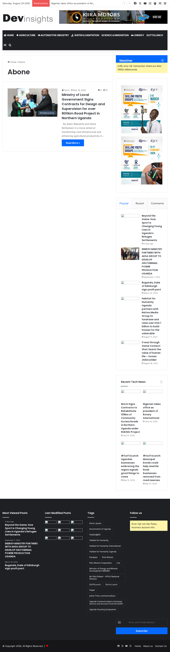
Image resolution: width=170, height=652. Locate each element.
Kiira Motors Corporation (100, 563)
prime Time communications (102, 595)
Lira (118, 563)
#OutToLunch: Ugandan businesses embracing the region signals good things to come (130, 466)
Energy (139, 35)
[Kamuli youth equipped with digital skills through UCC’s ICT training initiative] (64, 539)
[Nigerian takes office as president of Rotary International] (152, 395)
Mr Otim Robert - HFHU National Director (104, 577)
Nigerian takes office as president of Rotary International (80, 3)
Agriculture (27, 35)
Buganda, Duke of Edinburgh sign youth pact (151, 286)
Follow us (136, 513)
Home (10, 35)
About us (148, 646)
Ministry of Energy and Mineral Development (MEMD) (103, 569)
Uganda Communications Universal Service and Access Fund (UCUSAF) (106, 602)
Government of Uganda (100, 529)
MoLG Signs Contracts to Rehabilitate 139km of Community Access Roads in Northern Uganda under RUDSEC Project (130, 418)
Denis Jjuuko (95, 523)
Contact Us (161, 646)
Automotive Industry (54, 35)
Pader (92, 590)
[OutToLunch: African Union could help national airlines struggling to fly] (77, 539)
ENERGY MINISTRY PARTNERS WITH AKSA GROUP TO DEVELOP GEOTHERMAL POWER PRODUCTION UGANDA (152, 261)
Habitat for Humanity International (105, 546)
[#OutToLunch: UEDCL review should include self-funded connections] (77, 532)
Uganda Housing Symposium (102, 609)
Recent (140, 203)
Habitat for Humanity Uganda (102, 551)
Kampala (93, 557)
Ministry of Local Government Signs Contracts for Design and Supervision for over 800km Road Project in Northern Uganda (83, 106)
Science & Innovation (115, 35)
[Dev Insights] (28, 19)
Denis (67, 90)
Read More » (73, 142)
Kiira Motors (107, 557)
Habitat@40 (95, 534)
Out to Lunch (111, 584)
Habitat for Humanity (99, 540)
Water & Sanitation (86, 35)
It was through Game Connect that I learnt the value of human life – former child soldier (151, 351)
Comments (157, 203)
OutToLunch (154, 35)
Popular (124, 203)
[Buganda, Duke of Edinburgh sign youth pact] (130, 287)
